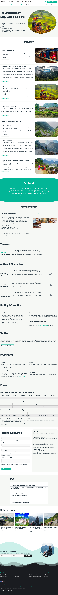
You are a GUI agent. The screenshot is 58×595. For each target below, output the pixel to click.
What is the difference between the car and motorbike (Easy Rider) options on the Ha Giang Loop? (28, 488)
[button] (14, 1)
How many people (21, 447)
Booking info (29, 4)
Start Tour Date (6, 447)
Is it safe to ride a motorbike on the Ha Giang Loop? (23, 490)
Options (23, 4)
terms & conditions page (43, 325)
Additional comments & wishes (8, 457)
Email (3, 442)
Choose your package (7, 453)
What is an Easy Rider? (17, 483)
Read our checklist (22, 376)
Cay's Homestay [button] (49, 213)
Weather (35, 4)
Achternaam (18, 440)
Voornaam (3, 440)
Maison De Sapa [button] (40, 213)
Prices (47, 4)
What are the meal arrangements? (19, 495)
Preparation (41, 4)
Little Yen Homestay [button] (50, 215)
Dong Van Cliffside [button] (40, 215)
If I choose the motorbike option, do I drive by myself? (23, 485)
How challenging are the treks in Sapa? (20, 500)
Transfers (17, 4)
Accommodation (10, 4)
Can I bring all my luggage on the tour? (20, 493)
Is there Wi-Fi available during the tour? (20, 502)
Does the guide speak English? (18, 497)
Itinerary (3, 4)
